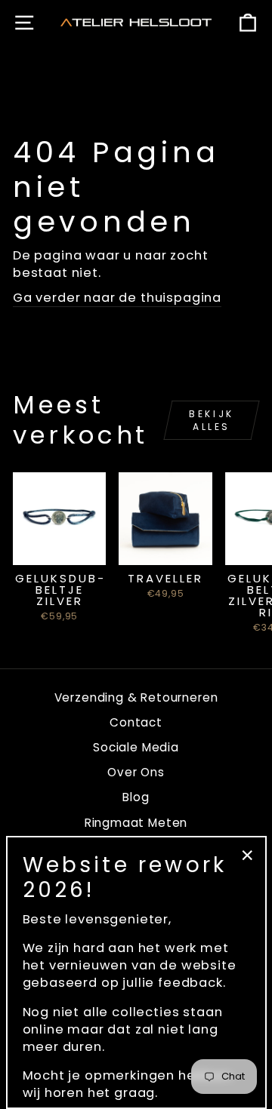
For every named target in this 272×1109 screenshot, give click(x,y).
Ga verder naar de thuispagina (117, 297)
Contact (136, 722)
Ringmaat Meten (136, 823)
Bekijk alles (211, 420)
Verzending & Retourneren (136, 697)
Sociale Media (136, 747)
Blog (135, 797)
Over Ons (136, 772)
